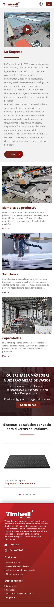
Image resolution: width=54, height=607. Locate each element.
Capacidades (11, 338)
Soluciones (10, 274)
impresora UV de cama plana (20, 482)
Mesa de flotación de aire (17, 566)
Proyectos (10, 597)
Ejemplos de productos (19, 208)
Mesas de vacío (13, 562)
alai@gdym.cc (19, 399)
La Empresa (13, 51)
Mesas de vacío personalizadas (19, 593)
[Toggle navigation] (49, 4)
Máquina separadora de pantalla (20, 570)
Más (12, 154)
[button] (20, 494)
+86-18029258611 (17, 549)
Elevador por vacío (14, 574)
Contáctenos (28, 405)
